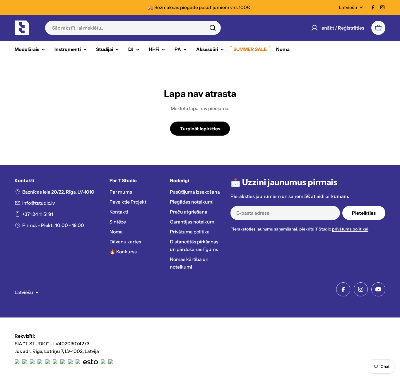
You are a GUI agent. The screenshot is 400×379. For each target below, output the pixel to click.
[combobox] (133, 28)
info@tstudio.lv (38, 203)
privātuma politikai (350, 229)
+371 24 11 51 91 (37, 214)
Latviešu (348, 7)
